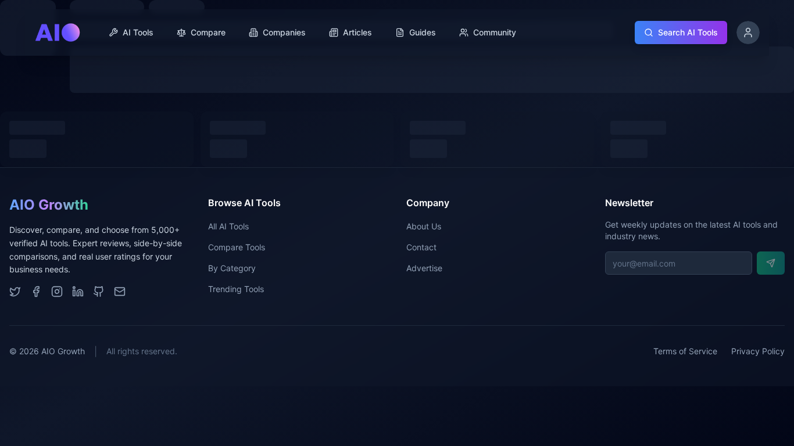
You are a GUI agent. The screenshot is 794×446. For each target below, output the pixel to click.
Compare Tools (236, 247)
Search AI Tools (688, 32)
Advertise (424, 268)
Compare (208, 32)
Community (494, 32)
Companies (284, 32)
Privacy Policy (758, 351)
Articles (357, 32)
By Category (232, 268)
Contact (421, 247)
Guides (422, 32)
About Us (423, 226)
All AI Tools (228, 226)
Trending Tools (236, 289)
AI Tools (138, 32)
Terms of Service (685, 351)
